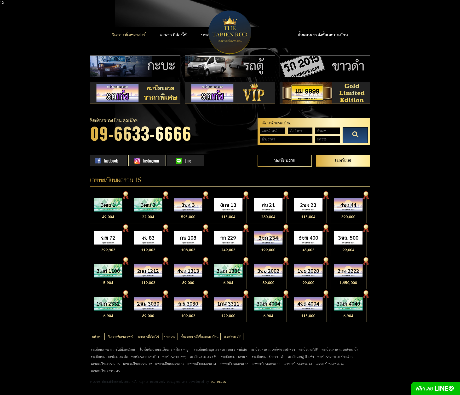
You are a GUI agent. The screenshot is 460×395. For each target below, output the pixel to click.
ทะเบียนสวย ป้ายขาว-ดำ (268, 356)
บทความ (170, 336)
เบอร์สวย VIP (232, 336)
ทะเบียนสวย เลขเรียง (145, 356)
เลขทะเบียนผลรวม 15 (105, 363)
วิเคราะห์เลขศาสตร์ (128, 35)
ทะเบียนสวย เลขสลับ (204, 356)
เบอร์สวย (343, 160)
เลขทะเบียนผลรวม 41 (298, 363)
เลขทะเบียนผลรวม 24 (201, 363)
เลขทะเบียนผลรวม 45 (105, 371)
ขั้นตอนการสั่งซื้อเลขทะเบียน (323, 35)
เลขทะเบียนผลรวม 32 (233, 363)
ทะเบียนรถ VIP (308, 349)
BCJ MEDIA (218, 381)
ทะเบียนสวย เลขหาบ (234, 356)
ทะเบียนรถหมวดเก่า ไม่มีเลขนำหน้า (113, 349)
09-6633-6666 (140, 133)
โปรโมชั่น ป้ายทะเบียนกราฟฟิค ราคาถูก (165, 349)
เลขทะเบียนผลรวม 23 (169, 363)
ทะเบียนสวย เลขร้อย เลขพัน (109, 356)
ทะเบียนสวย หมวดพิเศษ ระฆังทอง (273, 349)
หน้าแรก (97, 336)
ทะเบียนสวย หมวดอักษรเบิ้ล (340, 349)
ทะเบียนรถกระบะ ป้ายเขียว (335, 356)
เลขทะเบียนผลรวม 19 (137, 363)
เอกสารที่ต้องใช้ (173, 35)
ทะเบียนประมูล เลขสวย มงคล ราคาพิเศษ (220, 349)
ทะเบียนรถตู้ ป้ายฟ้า (301, 356)
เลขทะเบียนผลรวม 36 (266, 363)
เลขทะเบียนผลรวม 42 (330, 363)
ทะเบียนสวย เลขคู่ (174, 356)
